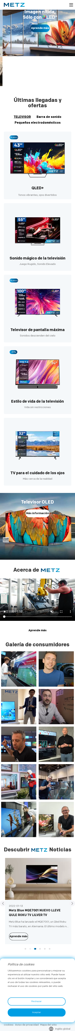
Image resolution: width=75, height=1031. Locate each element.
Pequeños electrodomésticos (38, 123)
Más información (37, 513)
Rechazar (36, 1001)
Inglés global (62, 1028)
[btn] (71, 4)
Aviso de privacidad (27, 1024)
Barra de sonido (49, 117)
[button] (34, 81)
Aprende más (37, 28)
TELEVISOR (22, 117)
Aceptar (36, 1012)
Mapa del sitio (48, 1024)
